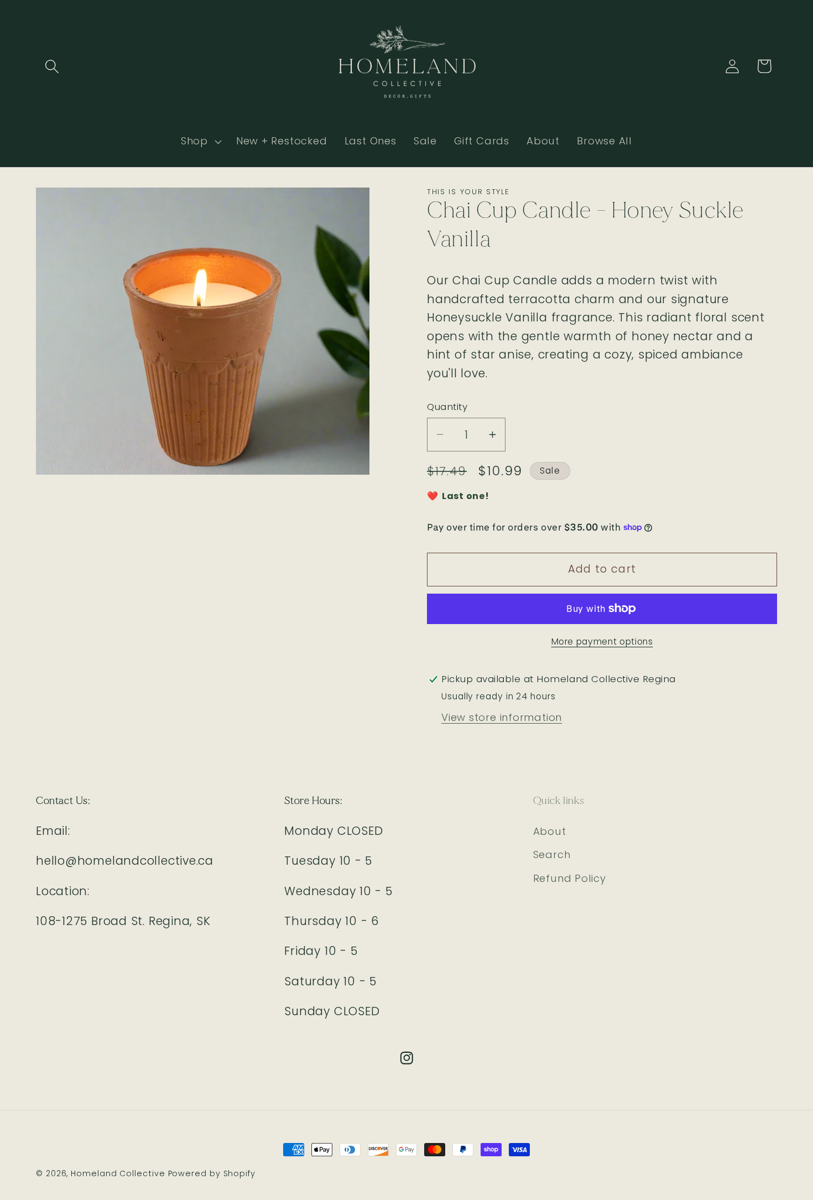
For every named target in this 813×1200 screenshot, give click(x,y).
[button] (51, 66)
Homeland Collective (118, 1173)
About (549, 831)
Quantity (447, 407)
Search (552, 854)
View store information (501, 717)
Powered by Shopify (212, 1173)
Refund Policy (569, 878)
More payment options (602, 641)
